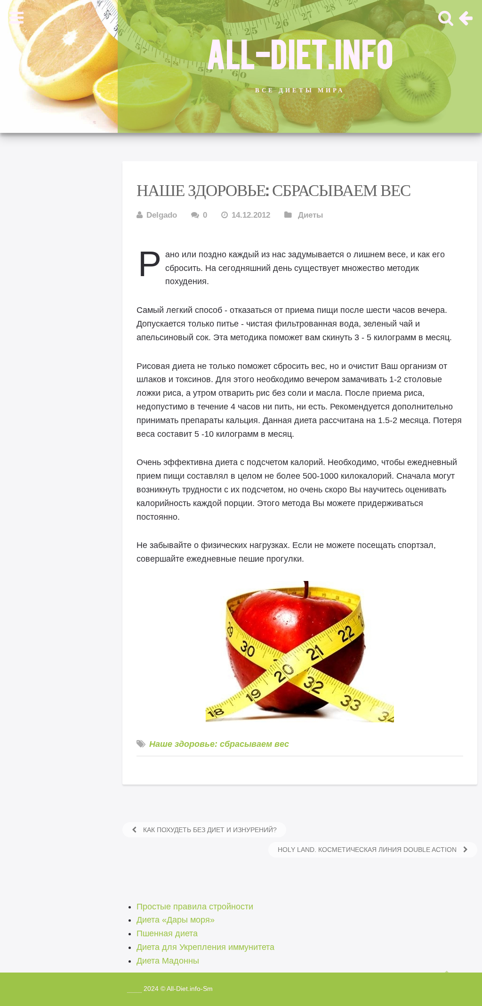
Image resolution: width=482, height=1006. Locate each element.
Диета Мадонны (168, 960)
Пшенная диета (167, 933)
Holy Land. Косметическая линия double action (368, 849)
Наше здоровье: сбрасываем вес (219, 744)
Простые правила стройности (195, 906)
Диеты (310, 215)
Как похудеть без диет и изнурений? (209, 830)
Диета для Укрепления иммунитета (205, 947)
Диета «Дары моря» (176, 919)
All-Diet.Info (300, 52)
